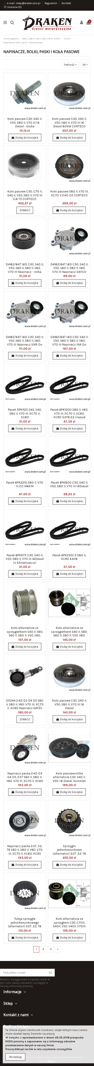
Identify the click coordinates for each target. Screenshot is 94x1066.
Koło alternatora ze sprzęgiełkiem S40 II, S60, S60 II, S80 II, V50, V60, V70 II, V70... (25, 633)
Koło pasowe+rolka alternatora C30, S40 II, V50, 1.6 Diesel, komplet (69, 777)
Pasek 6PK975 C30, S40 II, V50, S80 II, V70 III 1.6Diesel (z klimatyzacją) (25, 558)
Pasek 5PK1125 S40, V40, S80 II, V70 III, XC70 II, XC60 (25, 413)
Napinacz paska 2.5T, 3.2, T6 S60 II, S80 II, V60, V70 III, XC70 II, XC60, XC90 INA (24, 851)
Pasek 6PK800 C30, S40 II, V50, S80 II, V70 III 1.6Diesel (69, 484)
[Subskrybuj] (50, 972)
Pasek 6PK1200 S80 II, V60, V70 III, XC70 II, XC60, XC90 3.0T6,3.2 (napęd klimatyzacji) (69, 415)
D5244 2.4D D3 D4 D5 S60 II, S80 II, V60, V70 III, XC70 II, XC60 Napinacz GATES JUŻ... (25, 706)
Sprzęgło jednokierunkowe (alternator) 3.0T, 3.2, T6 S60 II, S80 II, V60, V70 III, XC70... (69, 853)
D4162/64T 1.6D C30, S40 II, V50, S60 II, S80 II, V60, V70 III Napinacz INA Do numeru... (69, 342)
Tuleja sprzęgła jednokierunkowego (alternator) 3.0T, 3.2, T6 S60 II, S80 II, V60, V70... (24, 924)
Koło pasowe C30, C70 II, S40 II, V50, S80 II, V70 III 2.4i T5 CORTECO (24, 195)
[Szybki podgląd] (42, 94)
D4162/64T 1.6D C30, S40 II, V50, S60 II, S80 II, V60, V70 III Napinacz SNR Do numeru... (25, 342)
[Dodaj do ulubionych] (42, 79)
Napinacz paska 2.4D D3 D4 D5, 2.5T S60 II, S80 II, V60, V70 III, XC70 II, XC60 (24, 777)
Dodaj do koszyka (27, 137)
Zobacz (25, 210)
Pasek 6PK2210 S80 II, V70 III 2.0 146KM (24, 484)
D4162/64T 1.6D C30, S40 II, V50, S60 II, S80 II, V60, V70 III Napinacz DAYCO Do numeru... (69, 269)
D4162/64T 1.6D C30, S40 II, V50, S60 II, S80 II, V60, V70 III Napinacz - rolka (25, 268)
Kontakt (66, 3)
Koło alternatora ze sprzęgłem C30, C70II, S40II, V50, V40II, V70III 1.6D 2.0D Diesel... (69, 924)
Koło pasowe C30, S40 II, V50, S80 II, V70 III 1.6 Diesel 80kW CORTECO (69, 122)
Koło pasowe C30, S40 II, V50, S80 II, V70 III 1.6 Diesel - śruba (24, 122)
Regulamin (51, 3)
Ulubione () (14, 7)
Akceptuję (15, 1056)
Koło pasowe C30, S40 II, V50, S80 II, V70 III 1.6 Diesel (69, 704)
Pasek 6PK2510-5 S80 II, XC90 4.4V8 (69, 557)
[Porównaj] (42, 86)
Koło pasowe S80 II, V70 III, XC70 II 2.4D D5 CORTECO (69, 193)
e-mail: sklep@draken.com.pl (24, 3)
